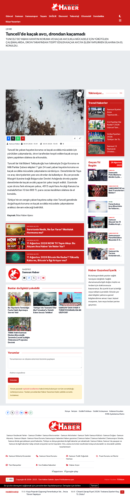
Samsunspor (31, 16)
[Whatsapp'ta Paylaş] (18, 138)
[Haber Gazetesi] (65, 7)
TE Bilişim (120, 479)
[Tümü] (121, 93)
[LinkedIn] (21, 413)
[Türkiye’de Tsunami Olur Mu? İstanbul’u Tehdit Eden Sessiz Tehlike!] (44, 299)
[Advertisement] (65, 69)
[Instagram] (38, 278)
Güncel (9, 16)
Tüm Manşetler (15, 465)
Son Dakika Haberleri (47, 465)
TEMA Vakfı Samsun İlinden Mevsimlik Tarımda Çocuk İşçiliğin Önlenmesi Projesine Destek (19, 337)
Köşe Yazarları (13, 22)
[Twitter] (34, 278)
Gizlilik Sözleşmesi (100, 411)
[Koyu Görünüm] (120, 16)
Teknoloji (74, 16)
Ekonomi (63, 16)
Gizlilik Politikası (85, 411)
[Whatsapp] (31, 413)
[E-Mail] (24, 278)
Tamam (94, 486)
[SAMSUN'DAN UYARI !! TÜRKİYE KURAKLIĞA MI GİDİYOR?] (70, 299)
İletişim (74, 411)
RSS (11, 479)
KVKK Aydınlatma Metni (114, 414)
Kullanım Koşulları (116, 411)
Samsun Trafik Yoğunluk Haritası (77, 457)
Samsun (19, 16)
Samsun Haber (14, 144)
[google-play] (71, 471)
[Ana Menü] (120, 20)
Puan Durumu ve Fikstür (108, 456)
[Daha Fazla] (23, 138)
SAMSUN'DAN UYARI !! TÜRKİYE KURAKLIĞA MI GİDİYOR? (70, 310)
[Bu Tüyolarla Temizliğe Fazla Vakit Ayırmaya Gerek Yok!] (19, 299)
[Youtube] (43, 278)
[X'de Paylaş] (13, 138)
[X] (12, 413)
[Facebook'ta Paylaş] (8, 138)
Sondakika (98, 16)
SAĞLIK (52, 16)
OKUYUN (85, 486)
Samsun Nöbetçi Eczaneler (20, 456)
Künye (67, 411)
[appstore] (57, 471)
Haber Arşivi (74, 465)
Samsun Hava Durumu (48, 456)
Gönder (13, 380)
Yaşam (43, 16)
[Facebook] (29, 278)
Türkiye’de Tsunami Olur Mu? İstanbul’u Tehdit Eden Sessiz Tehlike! (44, 310)
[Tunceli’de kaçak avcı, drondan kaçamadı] (45, 112)
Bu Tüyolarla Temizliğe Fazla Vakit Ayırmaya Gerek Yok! (18, 310)
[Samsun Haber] (14, 274)
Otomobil (86, 16)
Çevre (9, 29)
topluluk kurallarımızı (30, 389)
